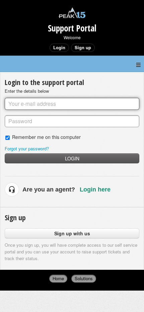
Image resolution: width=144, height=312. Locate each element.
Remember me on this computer (46, 137)
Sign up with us (72, 233)
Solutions (84, 278)
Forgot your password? (27, 148)
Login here (95, 189)
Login (72, 158)
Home (58, 278)
